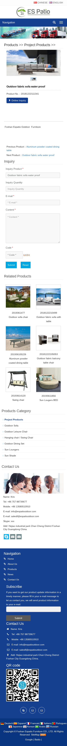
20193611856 (49, 396)
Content (11, 209)
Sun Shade (10, 455)
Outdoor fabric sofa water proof (38, 155)
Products (11, 45)
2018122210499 (48, 313)
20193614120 (18, 395)
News (10, 574)
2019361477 (18, 313)
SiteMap (35, 734)
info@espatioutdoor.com (23, 511)
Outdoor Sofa (11, 425)
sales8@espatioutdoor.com (25, 516)
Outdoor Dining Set (14, 443)
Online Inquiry (18, 100)
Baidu (37, 739)
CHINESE (42, 2)
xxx (12, 521)
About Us (12, 564)
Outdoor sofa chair (18, 317)
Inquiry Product (14, 168)
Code (9, 247)
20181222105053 (49, 354)
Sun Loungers (12, 449)
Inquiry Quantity (14, 182)
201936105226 (18, 354)
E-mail (10, 196)
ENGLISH (57, 2)
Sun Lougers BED (49, 400)
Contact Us (13, 579)
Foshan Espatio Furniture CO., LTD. (35, 731)
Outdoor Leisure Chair (16, 431)
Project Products (37, 45)
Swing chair (18, 400)
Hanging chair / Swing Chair (19, 437)
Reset (26, 265)
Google (29, 739)
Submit (11, 265)
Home (10, 558)
